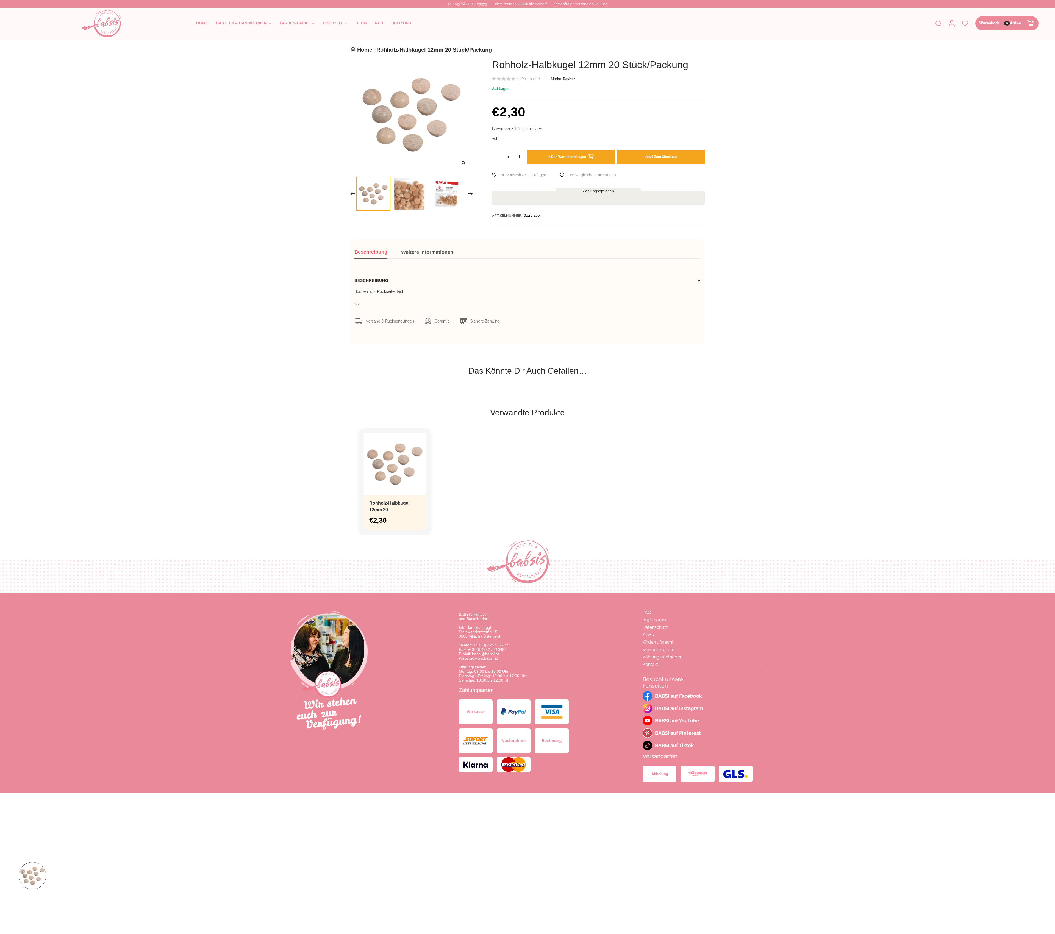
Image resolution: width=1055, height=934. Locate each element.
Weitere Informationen (427, 252)
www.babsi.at (486, 658)
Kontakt (650, 664)
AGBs (648, 634)
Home (364, 50)
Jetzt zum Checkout (661, 157)
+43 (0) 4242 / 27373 (492, 645)
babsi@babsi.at (485, 654)
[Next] (470, 194)
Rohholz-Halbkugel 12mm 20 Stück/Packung (389, 507)
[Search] (938, 23)
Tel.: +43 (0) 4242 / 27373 (467, 4)
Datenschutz (655, 627)
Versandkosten (658, 649)
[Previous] (352, 194)
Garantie (442, 321)
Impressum (654, 619)
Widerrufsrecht (658, 642)
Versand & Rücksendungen (390, 321)
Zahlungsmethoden (662, 657)
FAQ (647, 612)
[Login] (951, 23)
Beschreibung (370, 252)
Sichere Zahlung (485, 321)
